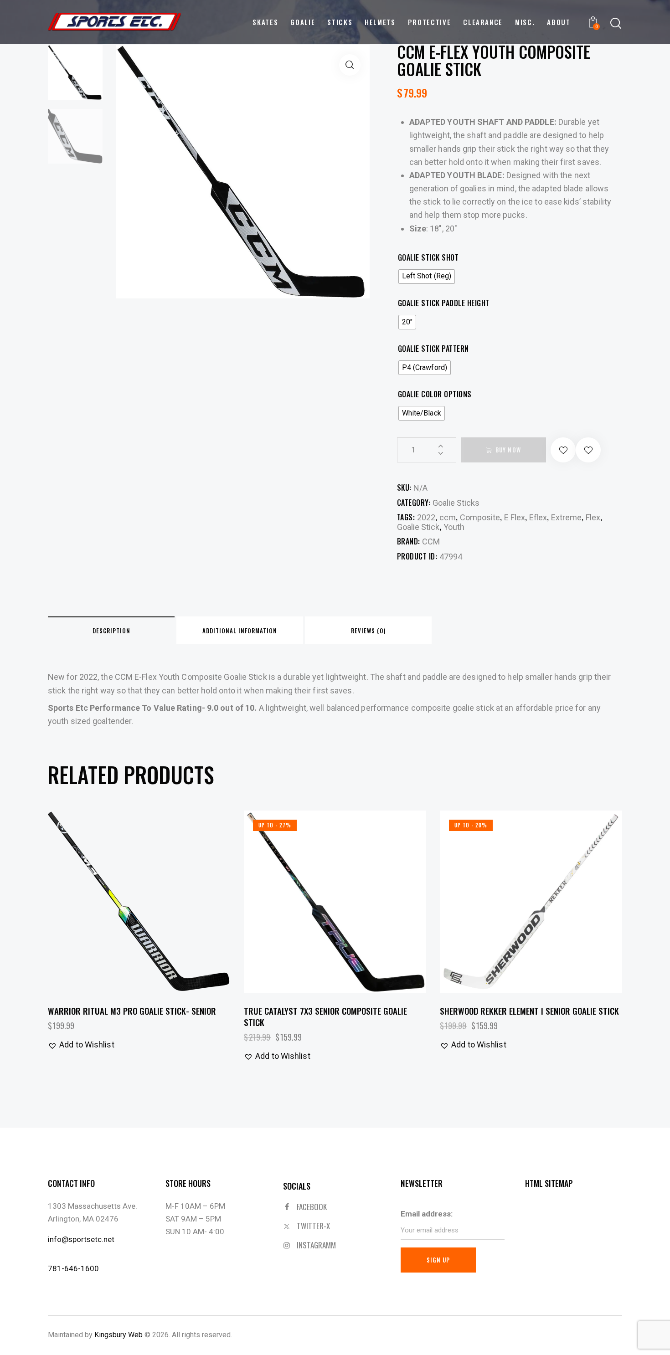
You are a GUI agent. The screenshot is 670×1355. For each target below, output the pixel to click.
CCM (431, 541)
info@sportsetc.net (81, 1239)
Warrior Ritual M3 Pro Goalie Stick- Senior (132, 1010)
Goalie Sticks (456, 503)
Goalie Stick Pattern (433, 348)
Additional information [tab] (239, 630)
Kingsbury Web (118, 1334)
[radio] (427, 276)
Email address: (427, 1213)
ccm (447, 517)
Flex (593, 517)
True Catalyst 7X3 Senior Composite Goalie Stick (325, 1016)
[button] (350, 65)
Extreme (566, 517)
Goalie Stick (418, 527)
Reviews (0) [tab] (368, 630)
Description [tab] (111, 630)
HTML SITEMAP (549, 1183)
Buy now (508, 449)
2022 (426, 517)
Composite (480, 517)
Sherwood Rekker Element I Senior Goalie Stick (529, 1010)
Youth (453, 527)
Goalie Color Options (435, 394)
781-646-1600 (73, 1268)
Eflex (538, 517)
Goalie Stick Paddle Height (444, 303)
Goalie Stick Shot (428, 257)
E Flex (514, 517)
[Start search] (615, 23)
